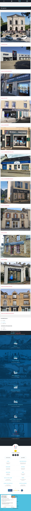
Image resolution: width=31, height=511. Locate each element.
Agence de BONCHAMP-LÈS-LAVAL (7, 151)
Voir (15, 438)
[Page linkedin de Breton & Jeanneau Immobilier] (18, 455)
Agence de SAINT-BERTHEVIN (6, 71)
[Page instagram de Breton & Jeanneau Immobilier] (15, 455)
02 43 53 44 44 (8, 457)
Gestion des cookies (15, 508)
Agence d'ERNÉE (4, 259)
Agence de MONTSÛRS (5, 205)
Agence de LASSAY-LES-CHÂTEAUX (7, 313)
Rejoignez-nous (4, 323)
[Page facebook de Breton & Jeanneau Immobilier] (13, 455)
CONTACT (23, 457)
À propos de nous (4, 44)
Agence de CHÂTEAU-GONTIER (6, 286)
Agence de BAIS (4, 232)
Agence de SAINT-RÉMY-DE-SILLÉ (7, 178)
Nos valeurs (3, 320)
